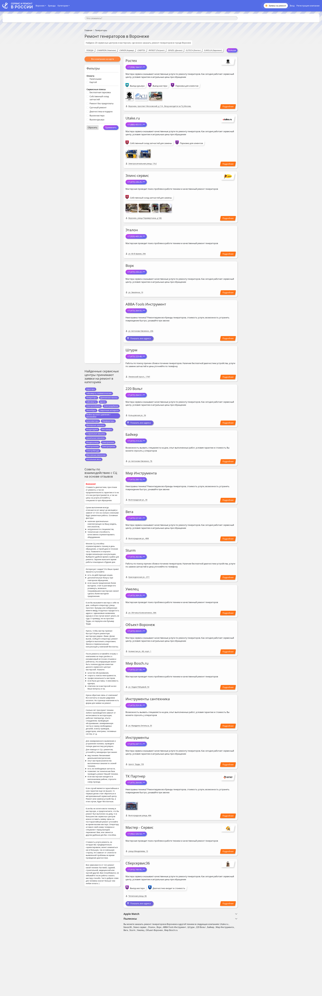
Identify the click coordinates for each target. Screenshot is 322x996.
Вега (129, 511)
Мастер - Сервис (139, 827)
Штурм (131, 350)
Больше (232, 50)
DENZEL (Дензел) (175, 50)
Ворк (130, 265)
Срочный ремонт (98, 107)
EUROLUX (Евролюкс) (213, 50)
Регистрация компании (307, 5)
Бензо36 (128, 927)
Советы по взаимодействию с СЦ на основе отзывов (101, 473)
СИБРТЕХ (141, 50)
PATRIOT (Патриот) (156, 50)
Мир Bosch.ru (137, 663)
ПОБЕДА (90, 50)
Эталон (132, 229)
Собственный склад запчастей (99, 98)
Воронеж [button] (40, 5)
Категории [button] (63, 5)
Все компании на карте (102, 59)
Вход (292, 5)
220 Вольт (134, 388)
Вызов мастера (97, 115)
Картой (93, 82)
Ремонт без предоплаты (101, 103)
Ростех (131, 60)
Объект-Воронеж (140, 624)
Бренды (52, 5)
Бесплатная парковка (100, 92)
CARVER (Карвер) (126, 50)
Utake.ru (133, 118)
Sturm (131, 550)
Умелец (132, 589)
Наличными (95, 79)
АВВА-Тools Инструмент (146, 304)
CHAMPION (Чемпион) (106, 50)
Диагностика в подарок (101, 111)
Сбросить (92, 127)
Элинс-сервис (137, 175)
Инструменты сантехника (148, 698)
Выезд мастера (160, 85)
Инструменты (137, 737)
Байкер (132, 434)
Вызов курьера (97, 119)
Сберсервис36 (138, 863)
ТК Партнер (135, 776)
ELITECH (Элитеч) (193, 50)
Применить (111, 127)
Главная (88, 30)
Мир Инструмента (141, 473)
